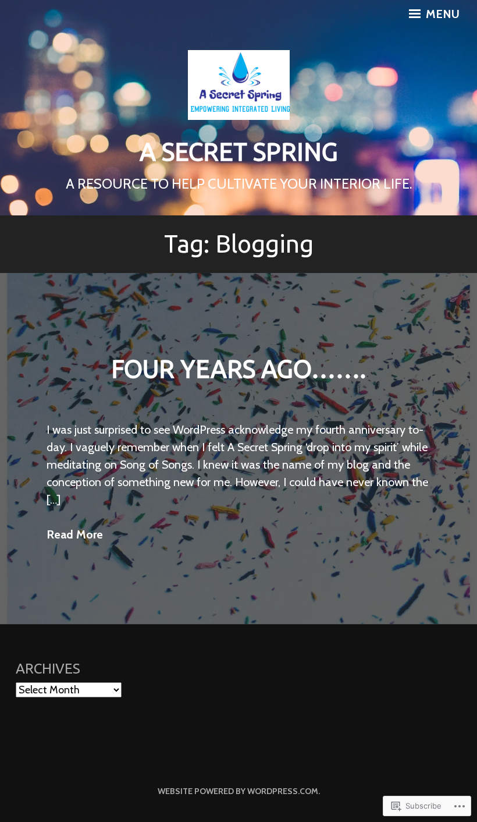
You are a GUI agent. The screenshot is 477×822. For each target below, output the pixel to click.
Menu (441, 14)
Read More (75, 534)
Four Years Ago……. (238, 368)
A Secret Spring (239, 151)
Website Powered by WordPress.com (238, 791)
